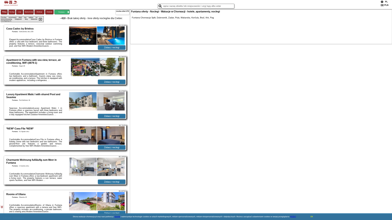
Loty (19, 12)
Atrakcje (39, 12)
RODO (293, 217)
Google (117, 217)
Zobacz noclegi (111, 47)
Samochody (29, 12)
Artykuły (49, 12)
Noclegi (12, 12)
